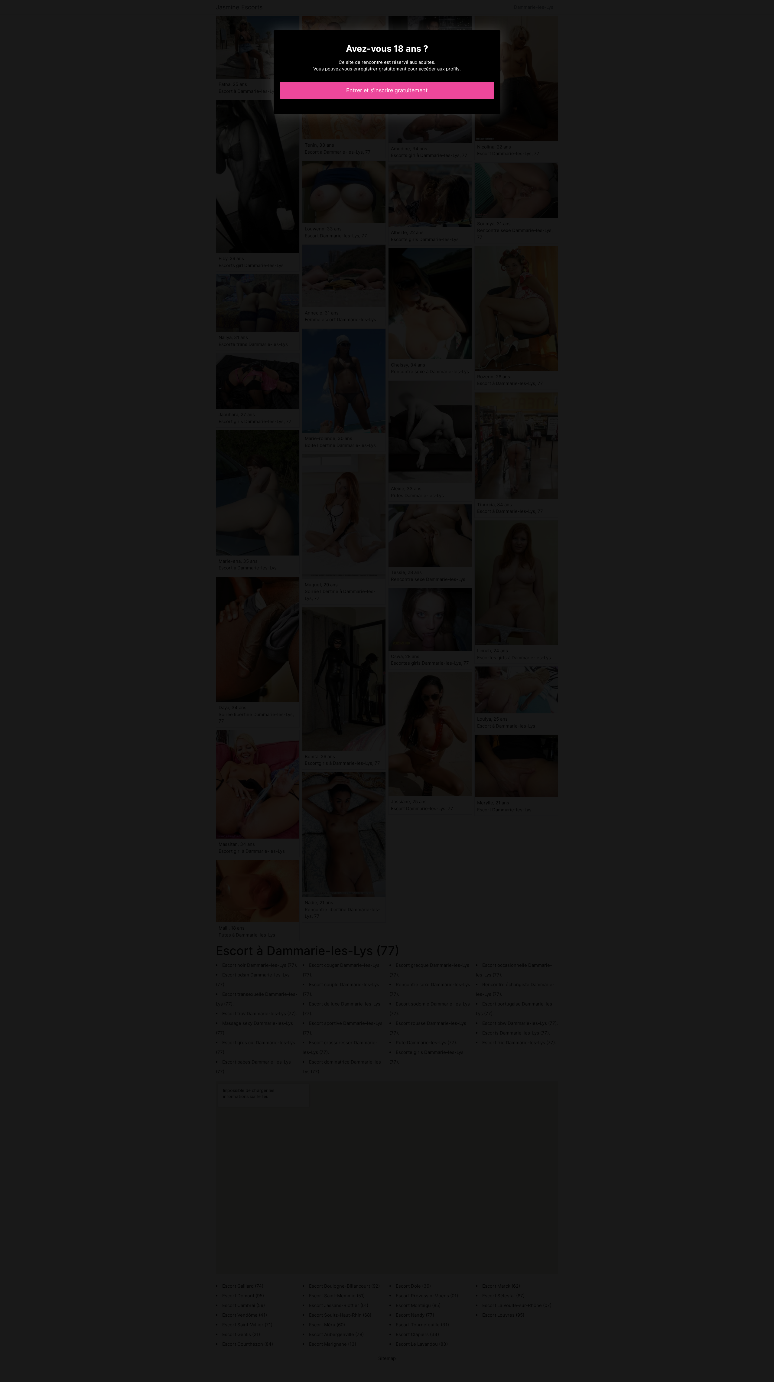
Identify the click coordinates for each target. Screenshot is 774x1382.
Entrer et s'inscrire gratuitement (387, 90)
